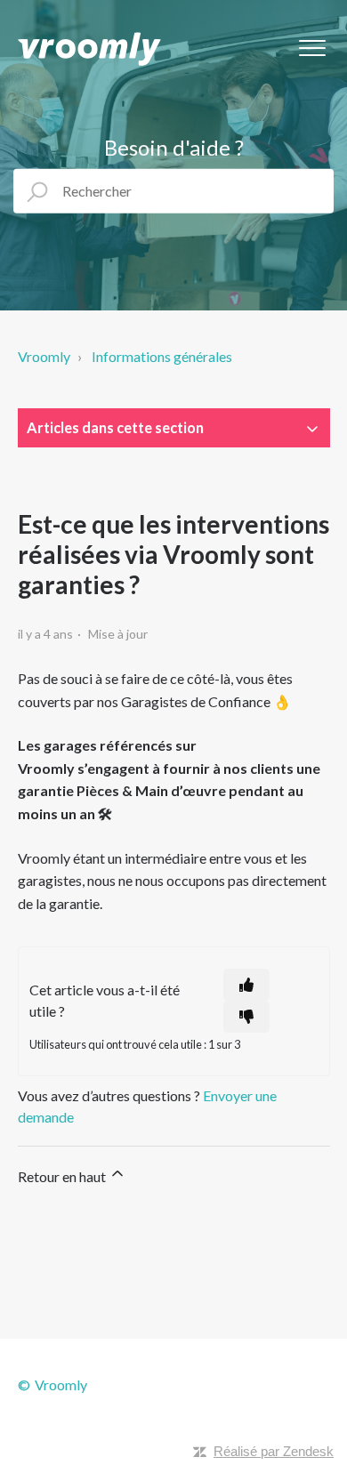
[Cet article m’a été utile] (246, 985)
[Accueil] (90, 49)
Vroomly (44, 356)
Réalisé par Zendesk (274, 1451)
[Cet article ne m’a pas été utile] (246, 1017)
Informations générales (162, 356)
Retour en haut (63, 1176)
